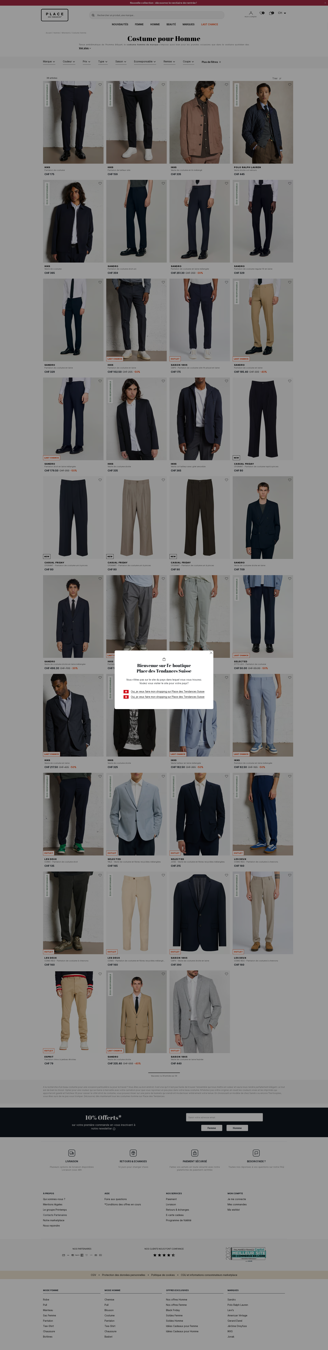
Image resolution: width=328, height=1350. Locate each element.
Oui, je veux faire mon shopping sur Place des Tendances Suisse (167, 691)
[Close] (211, 652)
